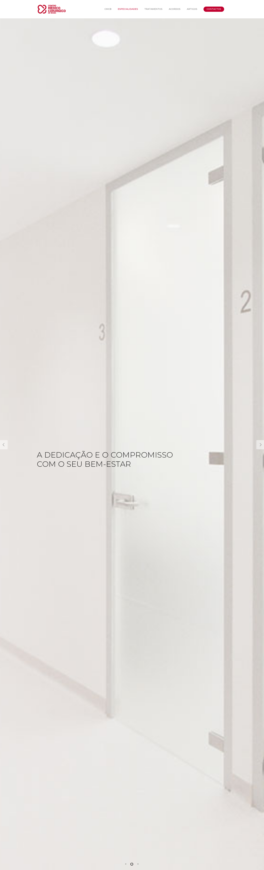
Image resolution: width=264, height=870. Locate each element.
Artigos (192, 9)
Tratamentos (153, 9)
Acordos (174, 9)
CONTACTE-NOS (70, 462)
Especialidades (128, 9)
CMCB (108, 9)
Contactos (214, 9)
